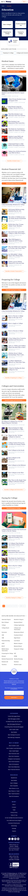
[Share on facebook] (9, 839)
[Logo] (8, 1)
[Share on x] (12, 839)
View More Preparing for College (13, 377)
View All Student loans (13, 71)
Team (14, 809)
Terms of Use (14, 815)
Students (16, 661)
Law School (17, 640)
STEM (15, 656)
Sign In (24, 1)
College (4, 625)
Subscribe (13, 697)
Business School (18, 622)
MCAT (3, 646)
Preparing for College (7, 32)
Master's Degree (18, 643)
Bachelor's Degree (19, 619)
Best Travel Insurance (14, 793)
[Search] (4, 1)
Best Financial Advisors (14, 769)
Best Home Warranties (14, 766)
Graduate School (18, 635)
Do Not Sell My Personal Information (14, 817)
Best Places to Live (14, 788)
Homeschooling (6, 640)
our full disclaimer (19, 886)
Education (9, 6)
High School (17, 638)
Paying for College (21, 32)
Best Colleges (7, 24)
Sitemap (14, 828)
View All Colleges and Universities (13, 400)
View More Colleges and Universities (13, 489)
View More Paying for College (13, 597)
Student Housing (18, 659)
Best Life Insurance (14, 764)
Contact (14, 807)
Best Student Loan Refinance (14, 748)
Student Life (5, 661)
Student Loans (15, 41)
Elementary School (19, 632)
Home (3, 6)
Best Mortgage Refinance (14, 724)
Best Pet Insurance (14, 796)
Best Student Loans (14, 745)
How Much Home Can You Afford (14, 721)
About (14, 804)
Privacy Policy (14, 812)
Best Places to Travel (14, 791)
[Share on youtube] (18, 839)
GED (3, 635)
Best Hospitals (14, 785)
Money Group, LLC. (13, 873)
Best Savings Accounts (14, 734)
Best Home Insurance (14, 761)
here (19, 891)
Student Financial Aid (21, 24)
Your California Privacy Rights (14, 820)
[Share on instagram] (15, 839)
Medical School (18, 646)
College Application (14, 325)
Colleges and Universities (16, 371)
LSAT (3, 643)
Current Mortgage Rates (14, 716)
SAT (15, 653)
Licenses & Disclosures (14, 823)
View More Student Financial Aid (13, 271)
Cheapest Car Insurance (14, 759)
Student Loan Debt (14, 257)
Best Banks (14, 732)
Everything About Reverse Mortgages (14, 726)
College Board (5, 628)
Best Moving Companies (14, 737)
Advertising (14, 825)
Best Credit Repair (14, 751)
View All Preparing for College (13, 289)
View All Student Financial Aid (13, 183)
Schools (4, 656)
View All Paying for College (13, 508)
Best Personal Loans (14, 753)
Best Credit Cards (14, 729)
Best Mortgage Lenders (14, 718)
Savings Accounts (14, 349)
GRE (3, 638)
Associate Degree (6, 619)
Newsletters (14, 777)
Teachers (4, 664)
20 (21, 606)
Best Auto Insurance (14, 756)
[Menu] (2, 1)
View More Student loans (13, 160)
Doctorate (4, 632)
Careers (14, 831)
